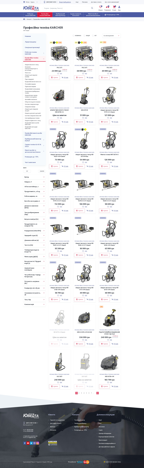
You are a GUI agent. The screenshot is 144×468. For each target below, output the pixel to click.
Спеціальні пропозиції (32, 47)
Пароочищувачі (29, 79)
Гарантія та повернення (57, 420)
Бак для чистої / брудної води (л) (32, 262)
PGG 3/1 (59, 67)
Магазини (85, 2)
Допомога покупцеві (105, 414)
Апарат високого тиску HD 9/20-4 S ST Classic (84, 244)
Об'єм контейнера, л (31, 186)
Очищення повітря (30, 106)
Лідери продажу (30, 42)
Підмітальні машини (30, 86)
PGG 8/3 (109, 67)
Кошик (114, 8)
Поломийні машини (30, 84)
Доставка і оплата (96, 2)
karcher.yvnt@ (29, 437)
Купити (56, 77)
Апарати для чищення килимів (31, 76)
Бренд (26, 177)
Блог (100, 423)
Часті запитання (30, 162)
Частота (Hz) (28, 245)
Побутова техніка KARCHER (31, 53)
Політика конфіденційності (107, 443)
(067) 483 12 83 (51, 2)
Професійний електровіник (32, 89)
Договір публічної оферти (107, 447)
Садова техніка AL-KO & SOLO (76, 14)
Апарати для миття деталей (32, 113)
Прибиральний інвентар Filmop (60, 14)
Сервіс (101, 430)
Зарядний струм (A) (31, 235)
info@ (30, 436)
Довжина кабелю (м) (31, 240)
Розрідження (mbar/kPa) (32, 231)
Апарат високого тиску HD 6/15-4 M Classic (109, 288)
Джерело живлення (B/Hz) (31, 207)
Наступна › (97, 393)
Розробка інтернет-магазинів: (111, 462)
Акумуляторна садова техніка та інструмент (31, 96)
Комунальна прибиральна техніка (32, 92)
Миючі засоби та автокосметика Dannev (93, 14)
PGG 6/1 (84, 67)
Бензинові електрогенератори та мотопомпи (31, 68)
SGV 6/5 (84, 376)
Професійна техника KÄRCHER (45, 14)
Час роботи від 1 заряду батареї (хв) (32, 275)
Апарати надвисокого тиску (33, 120)
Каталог (76, 414)
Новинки (28, 36)
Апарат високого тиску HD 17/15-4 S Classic (109, 111)
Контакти (53, 430)
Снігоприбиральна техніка (32, 118)
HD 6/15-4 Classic (59, 332)
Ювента (51, 414)
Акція (88, 35)
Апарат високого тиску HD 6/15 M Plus (84, 155)
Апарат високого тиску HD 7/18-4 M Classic (59, 288)
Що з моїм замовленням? (112, 2)
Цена (24, 167)
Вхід (119, 10)
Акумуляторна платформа (29, 269)
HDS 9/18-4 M (109, 376)
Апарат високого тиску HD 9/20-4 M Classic (109, 244)
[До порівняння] (61, 74)
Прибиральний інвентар (81, 426)
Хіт (96, 35)
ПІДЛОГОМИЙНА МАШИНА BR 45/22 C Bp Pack (109, 333)
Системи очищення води (32, 104)
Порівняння (107, 8)
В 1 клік (66, 77)
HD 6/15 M (84, 110)
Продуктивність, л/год (32, 191)
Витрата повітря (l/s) (31, 219)
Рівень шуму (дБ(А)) (31, 256)
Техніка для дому (79, 420)
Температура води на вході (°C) (31, 251)
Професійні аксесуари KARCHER (31, 127)
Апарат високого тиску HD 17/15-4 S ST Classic (59, 200)
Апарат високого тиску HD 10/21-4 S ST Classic (59, 244)
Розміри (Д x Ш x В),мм (32, 288)
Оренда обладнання (105, 433)
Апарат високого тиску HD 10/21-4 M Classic (59, 155)
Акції (77, 2)
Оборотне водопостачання (32, 102)
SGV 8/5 (59, 376)
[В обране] (58, 74)
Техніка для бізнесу (80, 423)
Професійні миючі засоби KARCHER (32, 123)
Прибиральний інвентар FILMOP (33, 140)
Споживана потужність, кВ (32, 294)
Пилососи (27, 73)
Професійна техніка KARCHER (31, 59)
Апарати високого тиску (32, 64)
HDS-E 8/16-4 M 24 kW (84, 332)
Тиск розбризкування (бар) (31, 213)
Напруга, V (28, 182)
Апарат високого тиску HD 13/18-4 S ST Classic (84, 200)
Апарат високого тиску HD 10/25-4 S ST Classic (109, 200)
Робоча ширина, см (30, 196)
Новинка (78, 35)
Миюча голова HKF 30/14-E (109, 154)
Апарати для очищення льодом (31, 110)
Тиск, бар (27, 299)
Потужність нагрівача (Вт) (31, 282)
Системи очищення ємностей (33, 115)
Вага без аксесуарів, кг (32, 201)
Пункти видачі (103, 440)
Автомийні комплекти (31, 99)
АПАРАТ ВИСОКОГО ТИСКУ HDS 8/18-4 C (59, 111)
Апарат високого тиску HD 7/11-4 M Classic (84, 288)
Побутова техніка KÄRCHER (30, 14)
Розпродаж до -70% (113, 14)
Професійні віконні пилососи (33, 81)
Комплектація (29, 304)
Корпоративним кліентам (106, 437)
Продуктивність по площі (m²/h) (30, 225)
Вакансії (52, 426)
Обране (100, 8)
